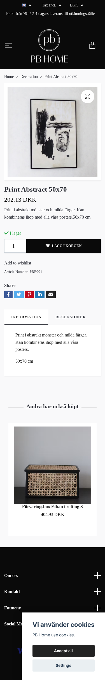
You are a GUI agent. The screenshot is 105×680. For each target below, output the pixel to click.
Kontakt (12, 591)
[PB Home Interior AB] (50, 46)
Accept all (63, 650)
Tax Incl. (49, 5)
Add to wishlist (17, 263)
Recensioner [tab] (70, 317)
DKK (74, 5)
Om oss (11, 575)
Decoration (29, 77)
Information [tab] (26, 317)
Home (9, 77)
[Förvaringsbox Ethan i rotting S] (52, 465)
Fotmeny (12, 607)
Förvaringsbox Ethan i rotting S (52, 506)
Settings (63, 665)
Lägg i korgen (66, 246)
